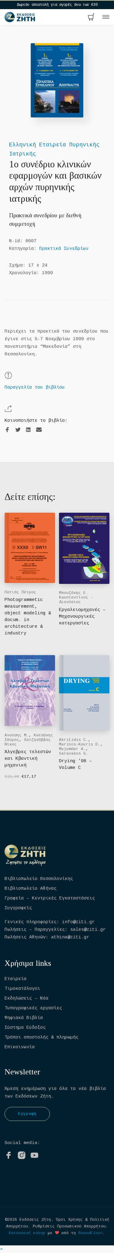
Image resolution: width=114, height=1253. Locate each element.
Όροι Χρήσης (69, 1219)
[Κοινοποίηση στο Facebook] (7, 430)
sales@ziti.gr (88, 929)
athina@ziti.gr (70, 937)
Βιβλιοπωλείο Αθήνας (31, 888)
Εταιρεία (15, 979)
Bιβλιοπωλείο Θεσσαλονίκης (39, 878)
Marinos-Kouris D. (79, 744)
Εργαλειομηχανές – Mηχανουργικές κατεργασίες (82, 616)
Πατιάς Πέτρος (20, 592)
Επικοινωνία (20, 1047)
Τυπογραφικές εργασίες (33, 1008)
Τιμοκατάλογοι (22, 988)
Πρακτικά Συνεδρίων (63, 248)
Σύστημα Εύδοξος (25, 1027)
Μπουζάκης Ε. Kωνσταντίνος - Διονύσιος (76, 597)
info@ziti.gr (78, 922)
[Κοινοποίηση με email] (39, 430)
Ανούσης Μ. (17, 735)
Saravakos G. (73, 753)
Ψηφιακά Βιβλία (24, 1018)
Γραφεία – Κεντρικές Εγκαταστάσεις (50, 898)
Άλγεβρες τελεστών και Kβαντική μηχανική (28, 758)
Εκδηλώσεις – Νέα (26, 998)
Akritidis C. (73, 740)
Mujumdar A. (72, 749)
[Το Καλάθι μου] (91, 17)
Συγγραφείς (18, 908)
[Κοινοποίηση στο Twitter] (18, 430)
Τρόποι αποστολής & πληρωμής (41, 1037)
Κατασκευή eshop (27, 1233)
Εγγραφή (27, 1114)
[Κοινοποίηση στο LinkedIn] (28, 430)
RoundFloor (90, 1233)
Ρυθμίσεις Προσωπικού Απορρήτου (69, 1226)
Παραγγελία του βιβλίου (35, 387)
